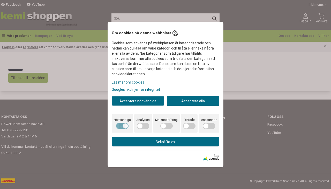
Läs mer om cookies (128, 82)
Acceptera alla (193, 101)
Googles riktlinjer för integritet (136, 89)
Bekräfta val (166, 141)
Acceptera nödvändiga (137, 101)
